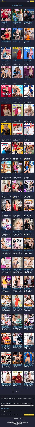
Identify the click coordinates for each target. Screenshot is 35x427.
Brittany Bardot (26, 61)
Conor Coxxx (3, 61)
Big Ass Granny (31, 139)
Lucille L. (19, 42)
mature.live (14, 1)
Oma (2, 139)
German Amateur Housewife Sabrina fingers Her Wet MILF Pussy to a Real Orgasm (6, 118)
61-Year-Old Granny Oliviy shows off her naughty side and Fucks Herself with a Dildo (17, 60)
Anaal (7, 158)
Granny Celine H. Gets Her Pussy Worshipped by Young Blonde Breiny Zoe (17, 80)
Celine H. (18, 80)
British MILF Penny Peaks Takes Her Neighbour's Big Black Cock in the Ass (6, 41)
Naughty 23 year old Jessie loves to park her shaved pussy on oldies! (28, 118)
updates (7, 1)
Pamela (30, 80)
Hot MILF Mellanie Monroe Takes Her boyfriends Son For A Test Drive (17, 99)
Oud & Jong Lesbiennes (16, 120)
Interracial (14, 158)
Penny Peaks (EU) (9, 42)
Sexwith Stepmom (15, 101)
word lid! (32, 1)
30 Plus (5, 101)
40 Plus (17, 139)
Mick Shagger (26, 23)
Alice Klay (25, 42)
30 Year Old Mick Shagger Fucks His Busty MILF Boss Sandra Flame (28, 22)
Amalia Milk (3, 23)
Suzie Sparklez (32, 61)
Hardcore (3, 101)
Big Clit (8, 139)
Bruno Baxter (3, 80)
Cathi (13, 23)
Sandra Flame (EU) (32, 23)
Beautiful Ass (31, 101)
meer (10, 1)
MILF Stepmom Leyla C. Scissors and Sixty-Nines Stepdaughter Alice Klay (27, 41)
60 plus (4, 139)
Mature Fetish (26, 120)
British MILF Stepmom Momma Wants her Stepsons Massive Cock (6, 60)
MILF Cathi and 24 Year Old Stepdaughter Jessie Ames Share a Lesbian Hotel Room (17, 22)
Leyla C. (29, 42)
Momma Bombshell (9, 61)
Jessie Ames (17, 23)
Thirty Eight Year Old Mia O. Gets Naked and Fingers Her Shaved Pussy (28, 99)
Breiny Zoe (14, 80)
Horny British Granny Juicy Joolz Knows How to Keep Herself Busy (28, 137)
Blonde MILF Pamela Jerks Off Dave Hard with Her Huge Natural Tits (28, 80)
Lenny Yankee (15, 42)
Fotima (8, 80)
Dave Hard (25, 80)
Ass (7, 101)
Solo (24, 101)
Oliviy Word (14, 61)
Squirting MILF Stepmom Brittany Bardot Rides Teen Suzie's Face (28, 60)
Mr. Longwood (4, 42)
